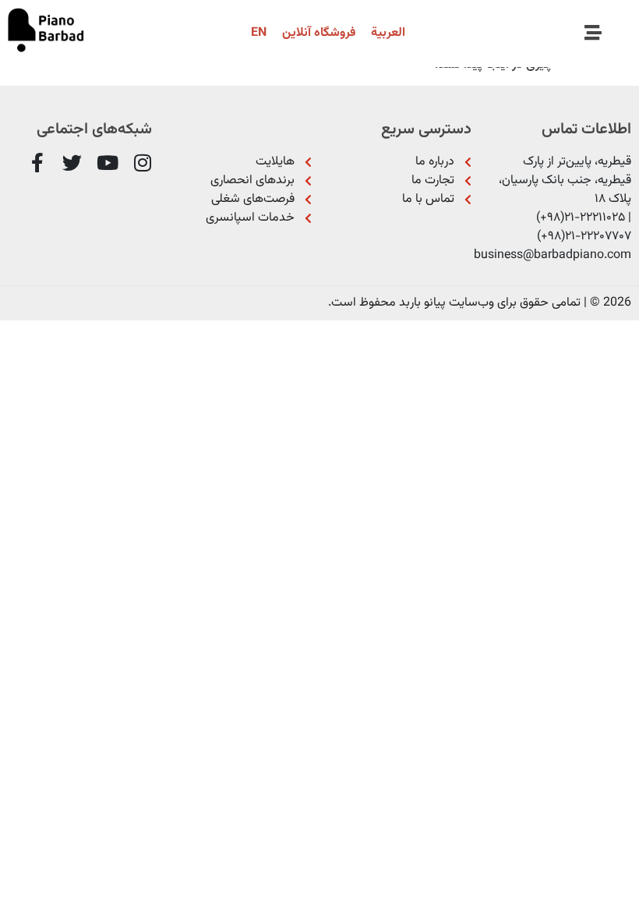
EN (259, 33)
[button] (592, 33)
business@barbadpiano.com (552, 255)
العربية (388, 33)
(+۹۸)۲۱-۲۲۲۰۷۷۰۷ (584, 236)
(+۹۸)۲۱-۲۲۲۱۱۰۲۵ (580, 218)
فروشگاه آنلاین (318, 33)
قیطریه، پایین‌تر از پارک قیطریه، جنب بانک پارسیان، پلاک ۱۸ (565, 180)
